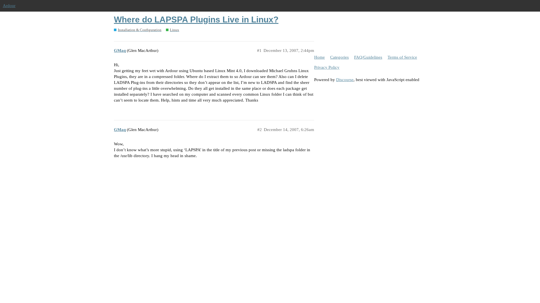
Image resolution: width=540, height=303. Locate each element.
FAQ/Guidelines (368, 57)
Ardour (9, 5)
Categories (339, 57)
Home (319, 57)
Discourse (345, 79)
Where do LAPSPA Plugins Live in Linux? (196, 19)
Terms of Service (402, 57)
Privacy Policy (326, 67)
